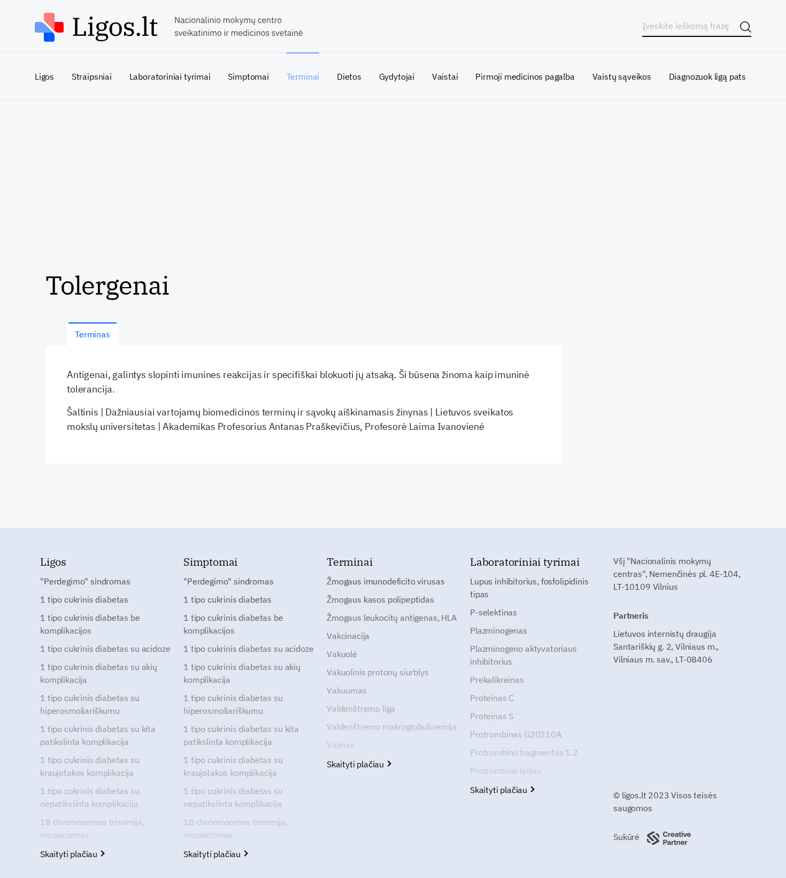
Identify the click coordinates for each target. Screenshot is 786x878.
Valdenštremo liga (361, 708)
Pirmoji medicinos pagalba (525, 76)
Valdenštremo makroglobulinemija (392, 726)
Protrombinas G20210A (515, 734)
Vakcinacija (348, 635)
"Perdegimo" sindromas (85, 581)
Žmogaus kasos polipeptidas (380, 599)
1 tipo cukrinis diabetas (84, 599)
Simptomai (248, 76)
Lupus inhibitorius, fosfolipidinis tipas (529, 587)
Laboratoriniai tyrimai (170, 76)
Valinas (341, 745)
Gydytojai (396, 76)
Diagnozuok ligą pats (707, 76)
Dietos (349, 76)
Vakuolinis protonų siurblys (378, 672)
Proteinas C (492, 697)
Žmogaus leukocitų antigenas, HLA (392, 617)
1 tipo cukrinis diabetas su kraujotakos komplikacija (90, 766)
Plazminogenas (498, 630)
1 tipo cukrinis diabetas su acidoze (105, 648)
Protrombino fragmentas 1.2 (524, 752)
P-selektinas (493, 612)
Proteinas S (491, 716)
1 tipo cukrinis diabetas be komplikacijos (90, 624)
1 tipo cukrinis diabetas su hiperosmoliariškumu (90, 704)
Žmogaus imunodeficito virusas (385, 581)
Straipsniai (92, 76)
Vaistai (445, 76)
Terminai (303, 76)
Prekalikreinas (497, 679)
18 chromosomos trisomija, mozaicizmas (92, 828)
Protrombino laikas (506, 770)
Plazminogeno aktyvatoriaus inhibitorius (523, 655)
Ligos (44, 76)
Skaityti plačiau (69, 854)
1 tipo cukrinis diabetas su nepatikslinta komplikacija (90, 797)
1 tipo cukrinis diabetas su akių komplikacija (98, 673)
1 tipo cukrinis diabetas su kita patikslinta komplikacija (98, 735)
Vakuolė (342, 654)
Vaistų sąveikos (621, 76)
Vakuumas (347, 690)
